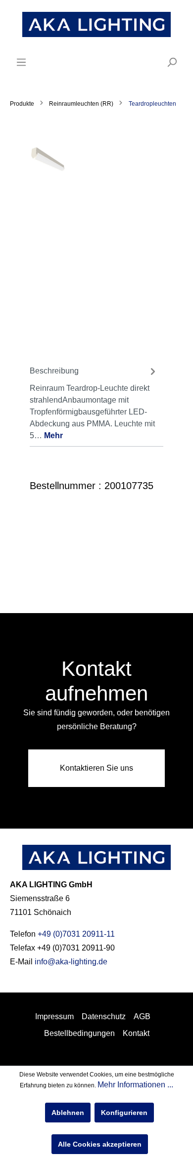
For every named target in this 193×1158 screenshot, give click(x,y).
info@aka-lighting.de (71, 961)
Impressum (54, 1016)
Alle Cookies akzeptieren (100, 1144)
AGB (142, 1016)
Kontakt (136, 1033)
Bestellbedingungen (79, 1033)
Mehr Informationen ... (135, 1084)
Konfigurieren (124, 1113)
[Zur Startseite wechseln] (96, 24)
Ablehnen (67, 1113)
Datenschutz (104, 1016)
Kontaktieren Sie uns (96, 768)
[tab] (94, 402)
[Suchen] (171, 62)
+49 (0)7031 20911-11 (76, 934)
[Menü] (21, 62)
